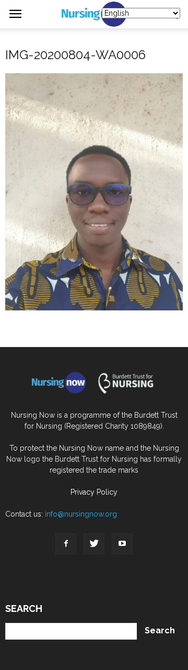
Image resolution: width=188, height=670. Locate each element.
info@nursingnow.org (81, 514)
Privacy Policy (94, 492)
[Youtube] (122, 543)
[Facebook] (65, 543)
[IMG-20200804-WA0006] (94, 308)
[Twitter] (94, 543)
